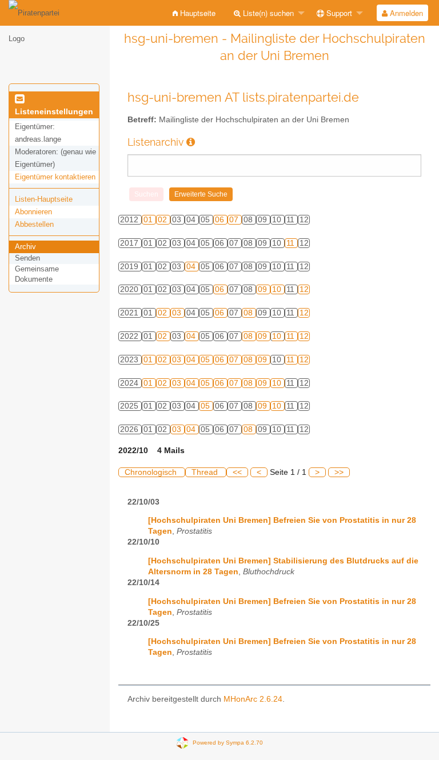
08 (249, 313)
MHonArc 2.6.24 (253, 699)
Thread (205, 472)
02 (163, 219)
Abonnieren (33, 211)
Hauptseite (196, 12)
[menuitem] (194, 13)
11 (291, 243)
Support (338, 12)
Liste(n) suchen (267, 12)
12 (304, 289)
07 (235, 219)
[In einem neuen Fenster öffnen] (190, 142)
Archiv (25, 246)
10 (278, 289)
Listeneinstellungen (54, 111)
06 (220, 219)
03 (177, 313)
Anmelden (405, 12)
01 (149, 219)
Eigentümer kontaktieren (55, 177)
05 (206, 359)
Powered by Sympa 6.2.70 (228, 742)
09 (263, 289)
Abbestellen (34, 224)
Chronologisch (152, 472)
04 (192, 266)
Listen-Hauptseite (44, 199)
